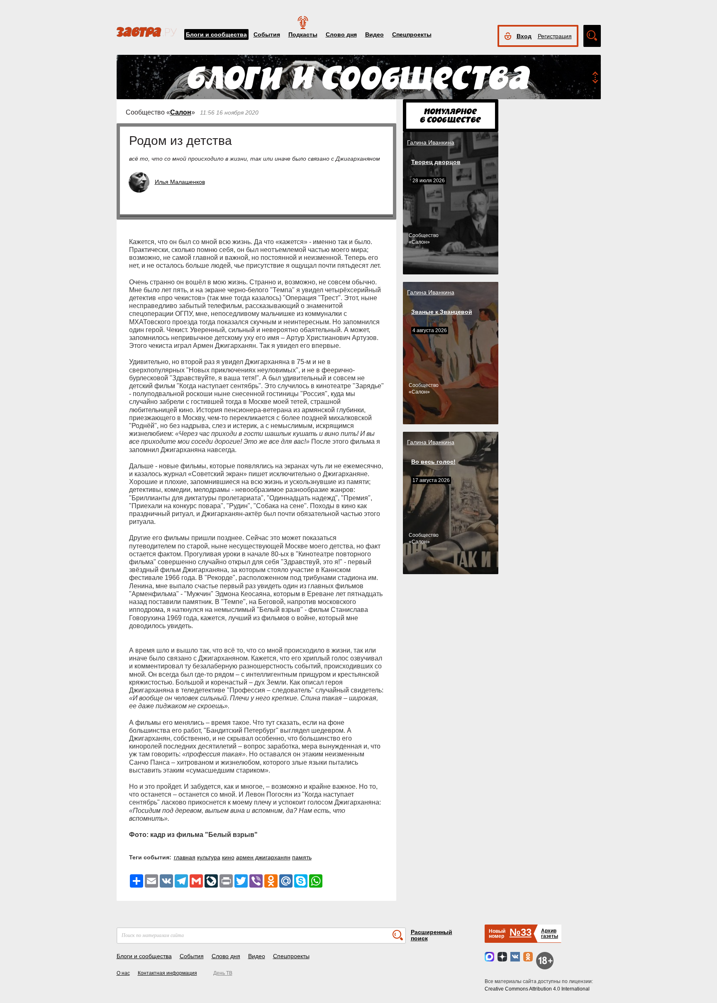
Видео (374, 34)
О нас (123, 973)
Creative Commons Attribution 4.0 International (537, 989)
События (267, 34)
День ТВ (222, 973)
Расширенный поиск (431, 935)
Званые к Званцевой (441, 311)
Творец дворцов (436, 162)
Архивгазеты (549, 933)
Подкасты (302, 34)
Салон (180, 112)
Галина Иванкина (430, 142)
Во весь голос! (433, 461)
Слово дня (341, 34)
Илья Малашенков (180, 182)
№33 (521, 932)
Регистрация (555, 36)
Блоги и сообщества (216, 34)
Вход (524, 36)
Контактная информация (167, 973)
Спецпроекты (412, 34)
